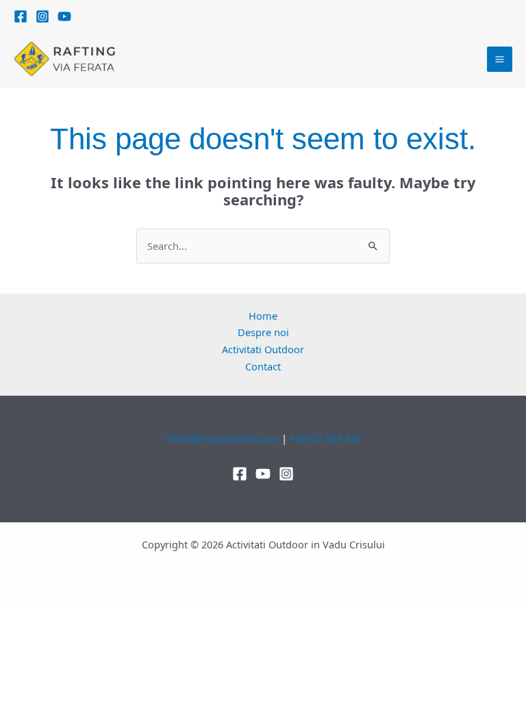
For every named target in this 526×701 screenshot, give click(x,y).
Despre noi (263, 332)
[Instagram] (42, 16)
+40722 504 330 (325, 438)
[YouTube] (64, 16)
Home (263, 315)
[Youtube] (263, 473)
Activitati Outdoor (263, 349)
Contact (263, 366)
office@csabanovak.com (222, 438)
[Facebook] (20, 16)
